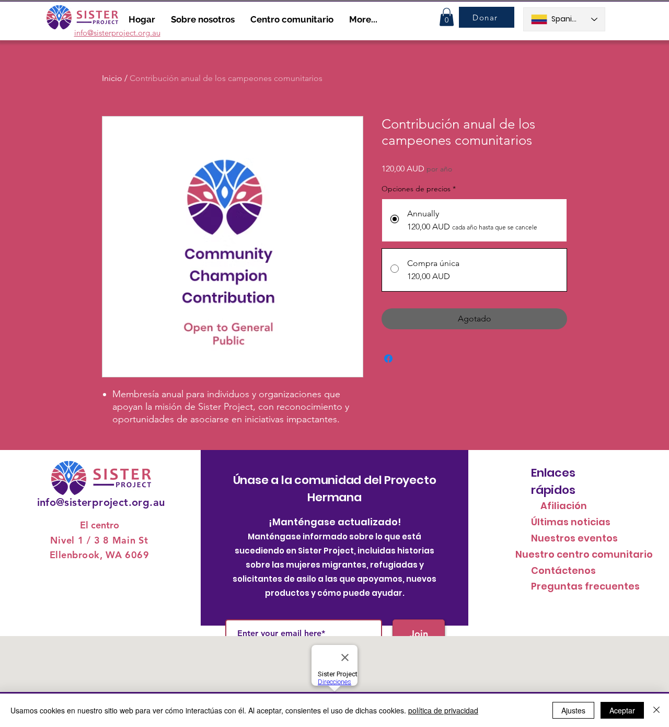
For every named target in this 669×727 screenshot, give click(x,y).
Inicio (112, 78)
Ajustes (573, 710)
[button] (446, 17)
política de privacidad (443, 710)
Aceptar (622, 710)
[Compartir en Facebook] (388, 358)
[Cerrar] (656, 710)
